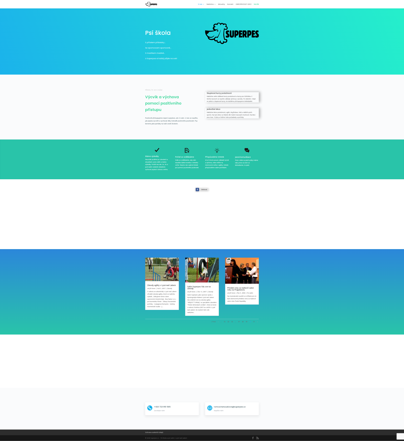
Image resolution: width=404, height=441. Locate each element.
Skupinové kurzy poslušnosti (219, 93)
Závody (169, 288)
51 (254, 322)
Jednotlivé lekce (213, 109)
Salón (256, 4)
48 (243, 322)
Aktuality (221, 4)
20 (228, 322)
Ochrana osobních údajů (154, 432)
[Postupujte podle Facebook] (197, 189)
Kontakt (230, 4)
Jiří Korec (153, 288)
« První (213, 322)
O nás (200, 4)
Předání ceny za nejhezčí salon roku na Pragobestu (240, 289)
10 (224, 322)
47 (239, 322)
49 (246, 322)
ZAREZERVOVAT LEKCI (243, 4)
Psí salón (250, 293)
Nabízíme (210, 4)
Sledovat (204, 189)
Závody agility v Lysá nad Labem (161, 285)
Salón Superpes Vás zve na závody (199, 287)
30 (232, 322)
